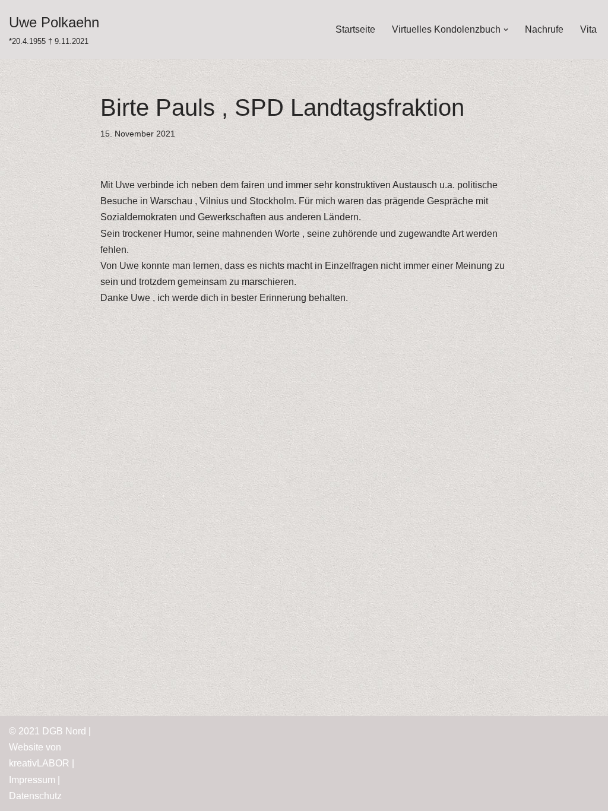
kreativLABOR (39, 763)
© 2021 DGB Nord (47, 731)
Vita (588, 29)
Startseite (355, 29)
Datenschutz (35, 796)
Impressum (32, 780)
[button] (506, 29)
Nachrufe (544, 29)
